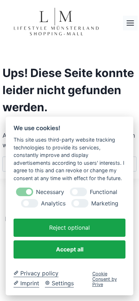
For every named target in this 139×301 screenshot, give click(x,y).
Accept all (69, 249)
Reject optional (69, 227)
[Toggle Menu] (130, 23)
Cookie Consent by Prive (104, 279)
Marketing (104, 203)
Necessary (50, 192)
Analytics (53, 203)
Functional (103, 192)
